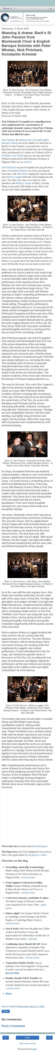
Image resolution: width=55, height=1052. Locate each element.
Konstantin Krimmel (17, 170)
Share (5, 1011)
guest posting (12, 973)
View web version (27, 1043)
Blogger (33, 1049)
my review (25, 162)
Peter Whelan (8, 140)
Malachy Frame (23, 183)
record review (13, 988)
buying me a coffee (37, 855)
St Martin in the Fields (12, 155)
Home (9, 993)
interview (32, 939)
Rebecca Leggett (14, 177)
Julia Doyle (22, 174)
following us (41, 846)
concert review (28, 877)
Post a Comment (13, 1026)
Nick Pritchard (9, 167)
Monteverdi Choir (28, 140)
